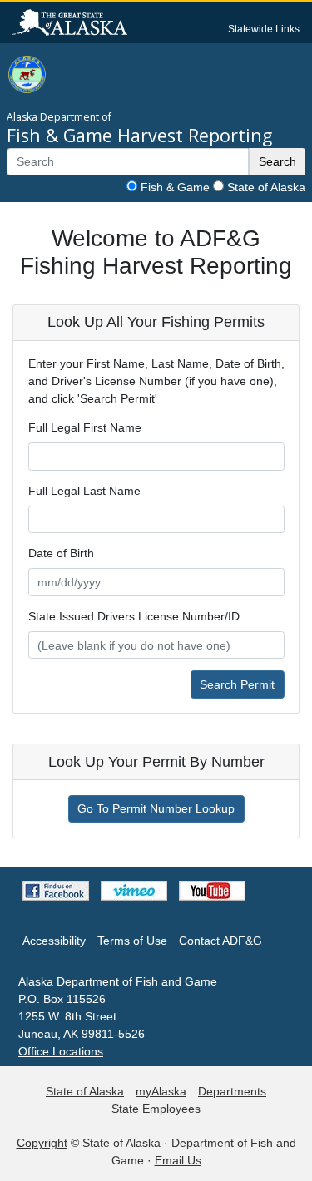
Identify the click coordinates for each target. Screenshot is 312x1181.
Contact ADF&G (220, 940)
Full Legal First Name (84, 427)
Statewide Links (264, 29)
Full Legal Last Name (84, 490)
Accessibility (54, 940)
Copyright (42, 1142)
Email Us (178, 1160)
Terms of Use (132, 940)
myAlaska (161, 1091)
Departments (232, 1091)
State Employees (156, 1108)
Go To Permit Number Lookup (156, 808)
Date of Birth (61, 553)
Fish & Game (175, 187)
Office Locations (60, 1051)
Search (277, 161)
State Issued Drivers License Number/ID (134, 616)
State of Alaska (266, 187)
